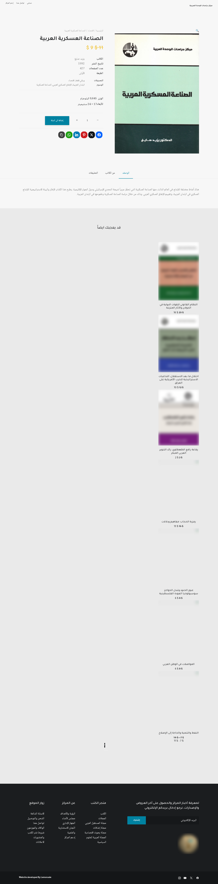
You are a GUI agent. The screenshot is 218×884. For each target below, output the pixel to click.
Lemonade (46, 877)
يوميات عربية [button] (63, 20)
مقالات (89, 20)
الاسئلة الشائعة (37, 813)
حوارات (77, 20)
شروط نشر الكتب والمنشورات (36, 835)
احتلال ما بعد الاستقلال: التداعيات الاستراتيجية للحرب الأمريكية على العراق (179, 379)
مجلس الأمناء (68, 818)
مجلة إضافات (99, 828)
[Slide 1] (107, 750)
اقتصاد (91, 31)
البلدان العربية (79, 85)
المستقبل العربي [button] (131, 20)
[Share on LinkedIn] (76, 134)
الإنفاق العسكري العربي (62, 85)
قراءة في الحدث (44, 20)
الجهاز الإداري (69, 823)
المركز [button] (162, 20)
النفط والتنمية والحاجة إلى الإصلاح (179, 733)
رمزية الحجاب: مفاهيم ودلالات (179, 522)
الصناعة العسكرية (44, 85)
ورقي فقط (80, 81)
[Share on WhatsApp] (69, 134)
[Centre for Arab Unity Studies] (206, 20)
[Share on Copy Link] (61, 134)
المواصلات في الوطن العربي (179, 664)
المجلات (102, 818)
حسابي (29, 3)
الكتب (103, 813)
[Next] (104, 745)
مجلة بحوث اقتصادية (95, 832)
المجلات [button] (113, 20)
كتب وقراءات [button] (25, 20)
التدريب (11, 20)
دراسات (101, 20)
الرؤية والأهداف (67, 813)
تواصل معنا (20, 3)
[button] (197, 31)
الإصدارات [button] (149, 20)
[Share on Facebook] (99, 134)
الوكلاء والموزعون (35, 828)
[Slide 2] (105, 750)
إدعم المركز (9, 3)
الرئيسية (173, 20)
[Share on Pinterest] (84, 134)
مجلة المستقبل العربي (95, 823)
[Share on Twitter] (91, 134)
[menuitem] (29, 3)
